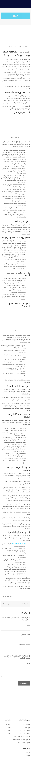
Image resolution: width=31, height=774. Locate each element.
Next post (25, 604)
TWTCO (10, 46)
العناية (24, 543)
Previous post (7, 604)
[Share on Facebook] (22, 596)
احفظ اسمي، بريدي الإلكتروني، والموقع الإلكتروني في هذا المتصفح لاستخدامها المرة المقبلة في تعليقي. (17, 657)
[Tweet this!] (20, 596)
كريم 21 (8, 724)
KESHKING (7, 730)
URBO (9, 733)
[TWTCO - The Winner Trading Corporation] (16, 4)
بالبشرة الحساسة (16, 543)
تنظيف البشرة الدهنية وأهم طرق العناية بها (17, 381)
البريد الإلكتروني (25, 634)
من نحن (27, 752)
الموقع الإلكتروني (24, 644)
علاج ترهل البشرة (7, 596)
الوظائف (27, 755)
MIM (9, 727)
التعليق (27, 663)
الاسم (28, 625)
